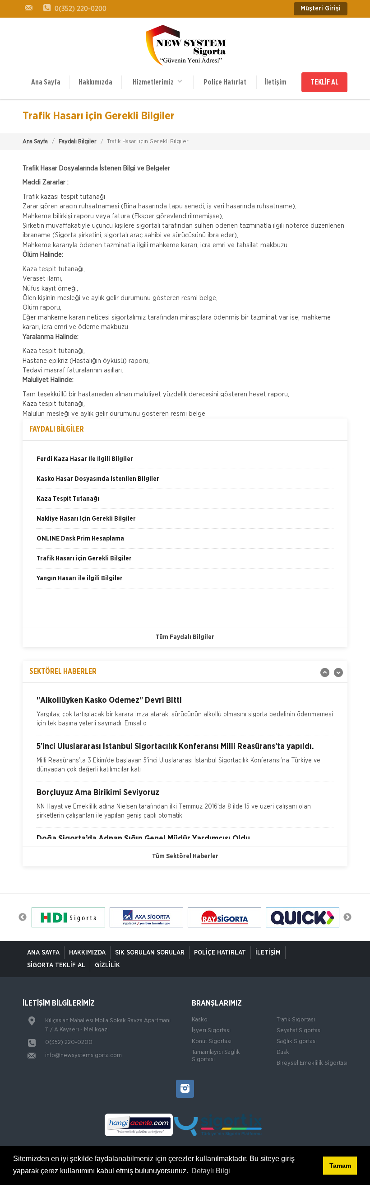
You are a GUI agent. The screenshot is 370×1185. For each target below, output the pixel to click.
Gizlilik (107, 965)
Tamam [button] (340, 1165)
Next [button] (347, 917)
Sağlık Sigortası (297, 1041)
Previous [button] (22, 917)
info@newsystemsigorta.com (83, 1055)
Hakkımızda (95, 82)
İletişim (275, 82)
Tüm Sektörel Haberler (185, 856)
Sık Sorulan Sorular (150, 953)
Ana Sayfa (45, 82)
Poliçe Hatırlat (225, 82)
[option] (185, 462)
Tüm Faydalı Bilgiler (185, 637)
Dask (283, 1052)
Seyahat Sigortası (299, 1031)
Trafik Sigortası (296, 1020)
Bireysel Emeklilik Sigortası (312, 1063)
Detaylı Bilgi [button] (210, 1171)
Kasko (200, 1020)
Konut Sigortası (211, 1041)
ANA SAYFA (43, 953)
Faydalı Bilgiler (78, 142)
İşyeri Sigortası (211, 1031)
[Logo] (185, 45)
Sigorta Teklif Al (56, 965)
